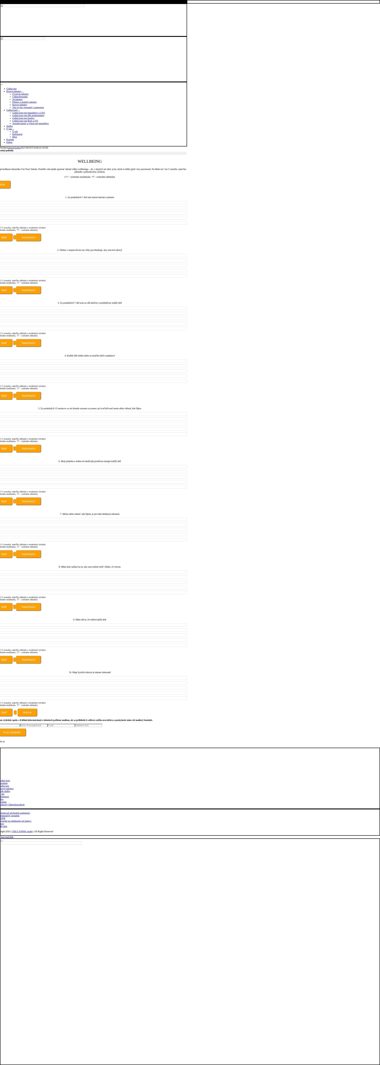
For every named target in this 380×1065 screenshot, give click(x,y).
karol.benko (15, 147)
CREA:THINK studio (22, 831)
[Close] (1, 840)
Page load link (6, 837)
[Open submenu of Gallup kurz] (19, 110)
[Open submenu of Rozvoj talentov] (22, 92)
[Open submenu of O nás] (13, 129)
